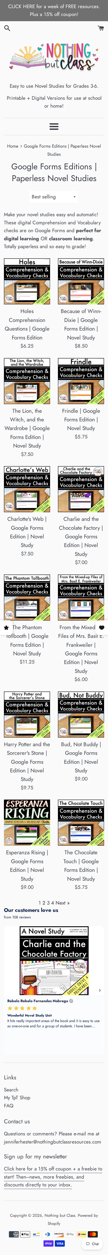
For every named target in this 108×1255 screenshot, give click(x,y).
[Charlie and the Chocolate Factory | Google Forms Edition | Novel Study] (81, 489)
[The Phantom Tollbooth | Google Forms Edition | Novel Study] (27, 597)
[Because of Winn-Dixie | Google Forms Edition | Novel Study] (81, 281)
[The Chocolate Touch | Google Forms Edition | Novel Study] (81, 823)
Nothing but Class (60, 1215)
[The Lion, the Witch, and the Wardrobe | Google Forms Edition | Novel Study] (27, 381)
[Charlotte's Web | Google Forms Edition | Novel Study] (27, 489)
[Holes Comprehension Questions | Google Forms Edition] (27, 281)
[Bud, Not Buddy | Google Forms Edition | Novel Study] (81, 714)
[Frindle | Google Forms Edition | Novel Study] (81, 381)
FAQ (8, 1105)
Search (11, 1089)
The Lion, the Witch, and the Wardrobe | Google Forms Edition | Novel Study (27, 428)
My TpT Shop (17, 1097)
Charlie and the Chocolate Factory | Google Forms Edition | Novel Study (81, 536)
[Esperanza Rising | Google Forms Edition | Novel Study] (27, 823)
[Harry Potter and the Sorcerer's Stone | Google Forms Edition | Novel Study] (27, 714)
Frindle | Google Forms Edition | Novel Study (81, 419)
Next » (63, 902)
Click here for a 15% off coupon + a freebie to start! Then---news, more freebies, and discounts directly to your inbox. (53, 1176)
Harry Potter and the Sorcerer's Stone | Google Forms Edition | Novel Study (27, 761)
